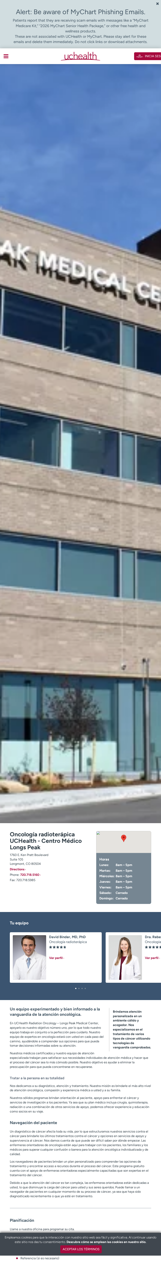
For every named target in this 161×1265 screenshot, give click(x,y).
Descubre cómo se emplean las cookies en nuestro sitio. (106, 1242)
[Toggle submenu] (6, 56)
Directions (17, 869)
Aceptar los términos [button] (81, 1249)
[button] (75, 988)
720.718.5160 (29, 875)
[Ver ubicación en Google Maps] (123, 842)
